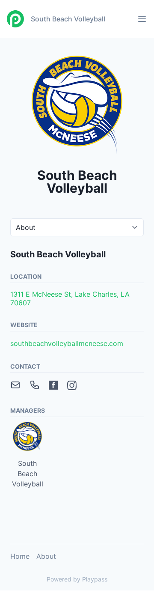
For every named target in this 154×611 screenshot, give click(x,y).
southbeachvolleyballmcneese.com (66, 343)
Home (20, 556)
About (46, 556)
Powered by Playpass (77, 579)
